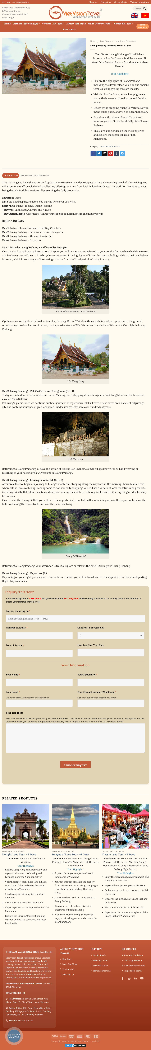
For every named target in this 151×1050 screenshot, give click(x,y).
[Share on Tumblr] (116, 153)
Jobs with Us (68, 974)
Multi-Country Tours (99, 23)
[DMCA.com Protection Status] (75, 1045)
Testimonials (68, 969)
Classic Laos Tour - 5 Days (118, 854)
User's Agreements (133, 960)
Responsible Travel (133, 970)
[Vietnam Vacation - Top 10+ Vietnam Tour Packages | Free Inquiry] (75, 12)
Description (11, 175)
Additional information (35, 175)
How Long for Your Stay (90, 644)
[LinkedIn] (136, 978)
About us (93, 2)
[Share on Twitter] (99, 153)
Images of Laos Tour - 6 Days (70, 854)
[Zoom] (6, 90)
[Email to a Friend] (104, 153)
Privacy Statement (101, 970)
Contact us (106, 2)
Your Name (13, 674)
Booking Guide (100, 960)
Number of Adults (16, 627)
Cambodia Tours (122, 23)
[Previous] (2, 872)
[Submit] (144, 8)
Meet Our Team (70, 964)
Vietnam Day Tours (52, 23)
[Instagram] (130, 978)
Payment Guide (100, 965)
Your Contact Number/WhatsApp (96, 691)
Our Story (67, 959)
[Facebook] (124, 978)
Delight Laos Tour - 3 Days (19, 854)
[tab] (10, 175)
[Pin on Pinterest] (110, 153)
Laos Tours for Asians (125, 41)
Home (7, 23)
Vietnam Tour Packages (25, 23)
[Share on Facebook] (93, 153)
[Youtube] (142, 978)
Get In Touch (99, 955)
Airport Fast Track (76, 23)
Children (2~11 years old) (90, 627)
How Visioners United (134, 965)
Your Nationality (87, 674)
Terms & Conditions (133, 955)
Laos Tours (69, 29)
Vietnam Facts (120, 2)
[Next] (148, 872)
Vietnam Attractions (139, 2)
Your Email (13, 691)
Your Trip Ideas (14, 712)
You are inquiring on (18, 610)
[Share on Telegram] (122, 153)
